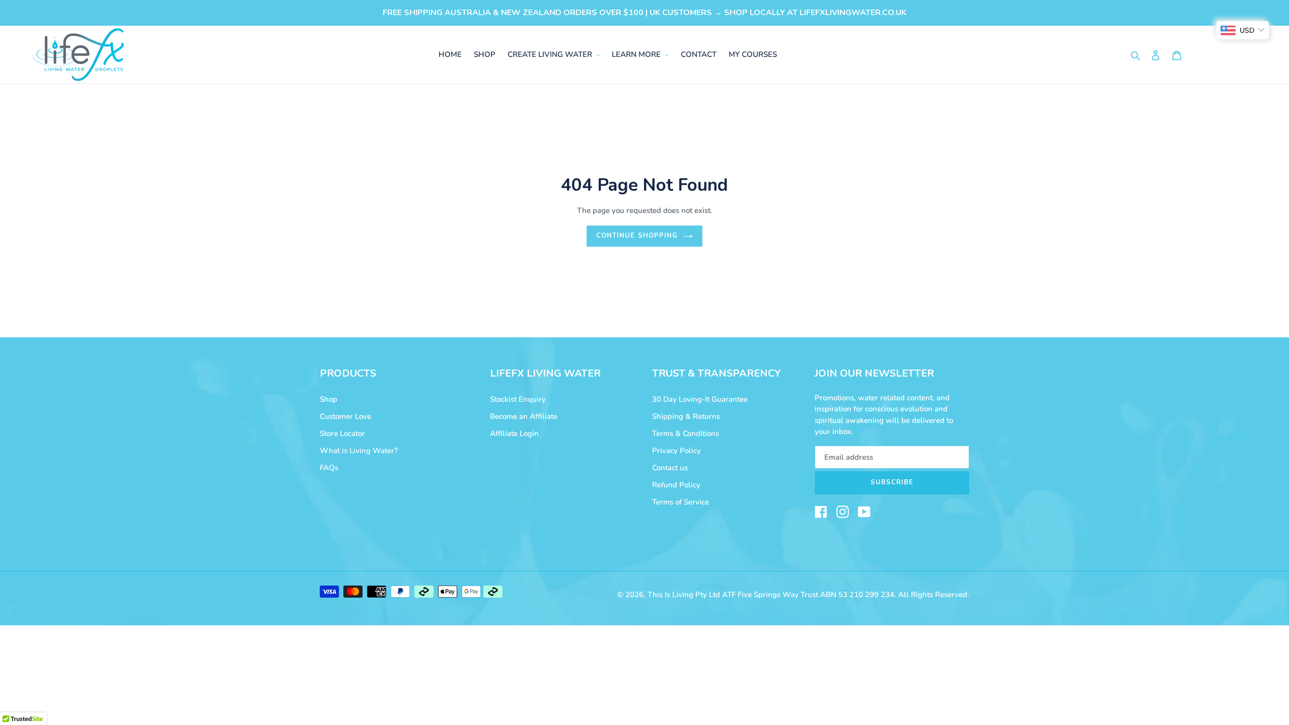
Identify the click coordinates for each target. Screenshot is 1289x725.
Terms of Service (680, 502)
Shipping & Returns (686, 416)
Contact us (670, 468)
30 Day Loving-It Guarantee (700, 399)
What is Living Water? (359, 451)
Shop (328, 399)
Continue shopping (637, 235)
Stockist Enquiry (518, 399)
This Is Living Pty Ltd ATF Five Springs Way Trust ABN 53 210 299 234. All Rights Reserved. (808, 595)
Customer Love (345, 416)
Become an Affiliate (523, 416)
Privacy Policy (676, 451)
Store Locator (342, 433)
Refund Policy (676, 485)
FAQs (329, 468)
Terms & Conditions (685, 433)
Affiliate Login (514, 433)
